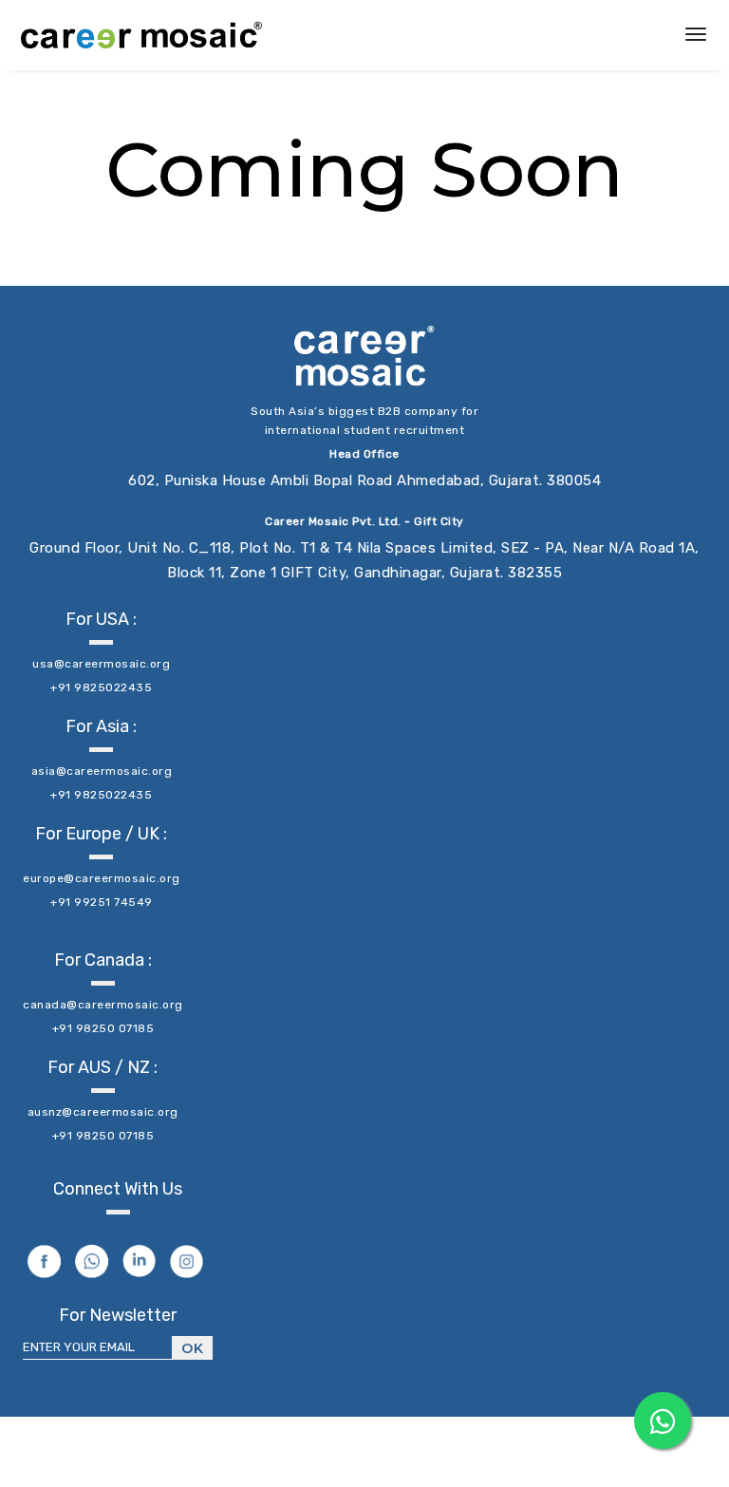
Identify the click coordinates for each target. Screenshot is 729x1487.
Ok (192, 1348)
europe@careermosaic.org (101, 878)
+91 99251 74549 (101, 902)
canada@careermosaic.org (103, 1004)
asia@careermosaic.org (102, 771)
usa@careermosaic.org (101, 663)
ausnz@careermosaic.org (103, 1112)
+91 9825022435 (101, 687)
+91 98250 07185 (103, 1028)
